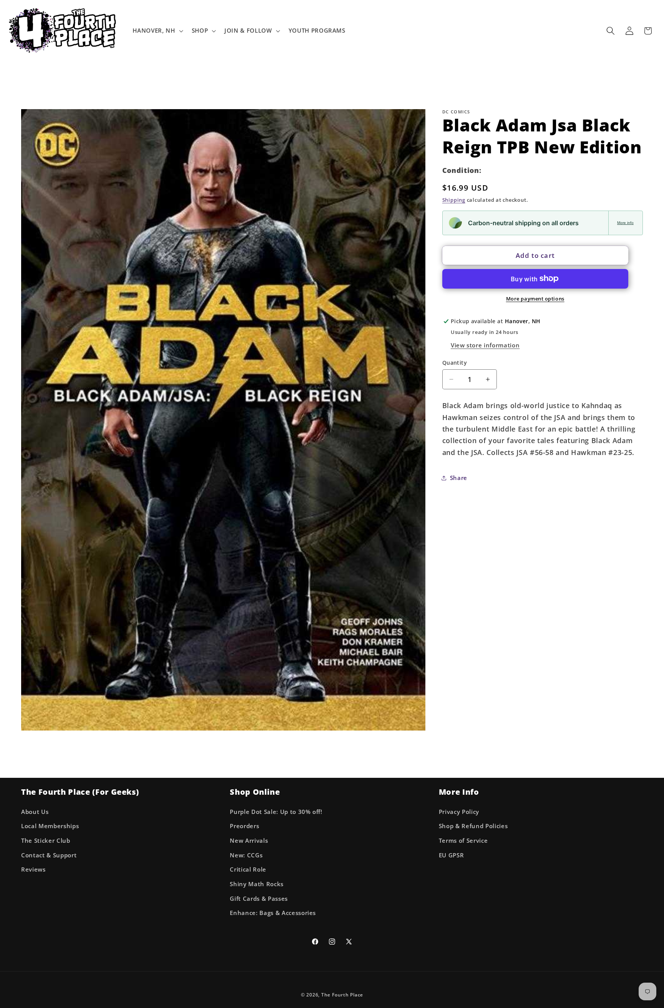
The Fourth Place (342, 994)
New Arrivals (249, 841)
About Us (34, 811)
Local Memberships (50, 826)
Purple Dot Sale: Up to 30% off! (276, 811)
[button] (157, 31)
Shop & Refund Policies (473, 826)
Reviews (33, 869)
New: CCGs (246, 855)
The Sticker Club (45, 841)
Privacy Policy (459, 811)
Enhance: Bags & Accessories (273, 913)
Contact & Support (48, 855)
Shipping (453, 199)
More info (625, 223)
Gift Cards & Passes (259, 898)
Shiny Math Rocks (257, 884)
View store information (485, 345)
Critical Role (248, 869)
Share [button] (458, 477)
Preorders (244, 826)
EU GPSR (451, 855)
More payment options (535, 298)
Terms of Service (463, 841)
